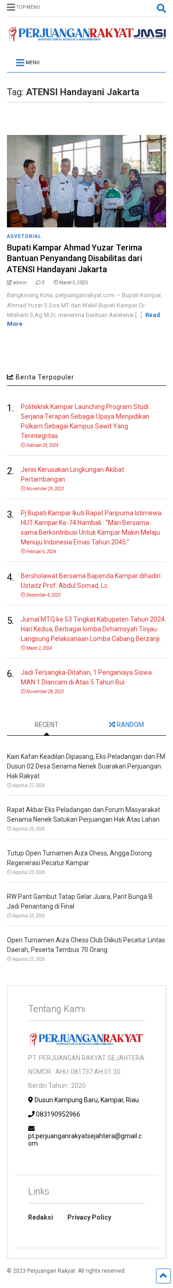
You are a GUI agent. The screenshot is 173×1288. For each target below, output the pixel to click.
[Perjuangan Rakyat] (86, 37)
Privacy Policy (89, 1217)
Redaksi (40, 1217)
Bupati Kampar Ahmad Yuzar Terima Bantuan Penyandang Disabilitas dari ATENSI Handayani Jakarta (74, 258)
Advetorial (24, 236)
